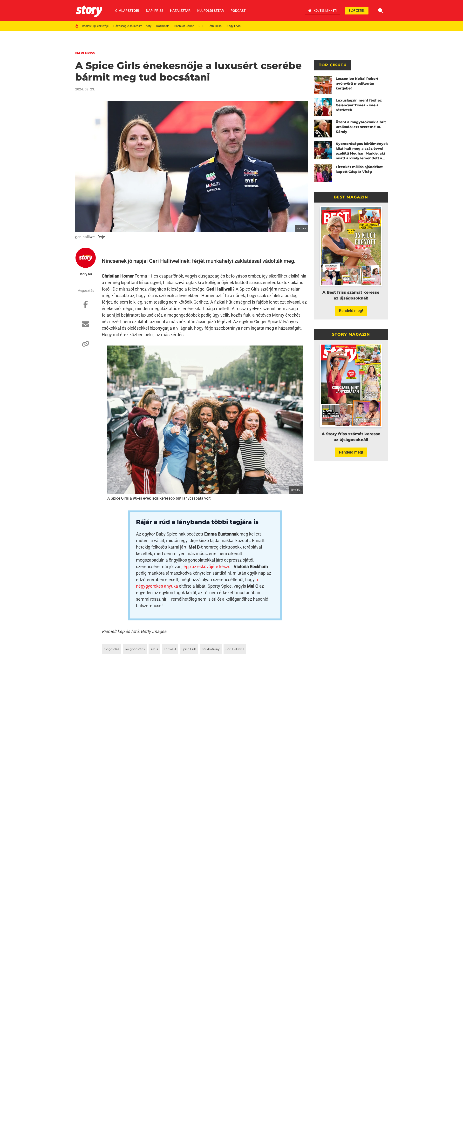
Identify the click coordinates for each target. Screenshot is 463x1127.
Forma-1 (170, 649)
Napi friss (154, 11)
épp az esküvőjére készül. (208, 566)
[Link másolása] (85, 346)
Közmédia (163, 26)
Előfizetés (357, 10)
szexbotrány (211, 649)
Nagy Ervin (233, 26)
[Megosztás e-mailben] (85, 326)
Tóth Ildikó (215, 26)
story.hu (86, 274)
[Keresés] (380, 10)
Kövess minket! (325, 10)
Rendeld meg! (351, 310)
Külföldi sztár (210, 11)
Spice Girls (189, 649)
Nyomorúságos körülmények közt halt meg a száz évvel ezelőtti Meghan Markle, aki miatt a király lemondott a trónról (362, 151)
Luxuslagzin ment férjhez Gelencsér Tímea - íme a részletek (359, 105)
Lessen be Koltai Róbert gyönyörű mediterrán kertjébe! (357, 83)
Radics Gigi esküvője (95, 26)
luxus (154, 649)
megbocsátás (135, 649)
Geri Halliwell (234, 649)
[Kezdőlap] (89, 10)
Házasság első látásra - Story (132, 26)
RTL (200, 26)
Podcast (238, 11)
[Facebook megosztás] (85, 307)
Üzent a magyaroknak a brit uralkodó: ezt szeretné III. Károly (361, 127)
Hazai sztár (180, 11)
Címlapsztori (127, 11)
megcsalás (111, 649)
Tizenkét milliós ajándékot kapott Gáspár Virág (359, 169)
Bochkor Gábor (184, 26)
